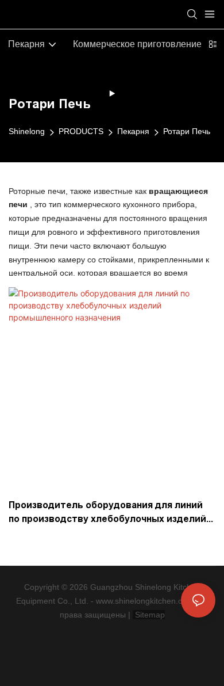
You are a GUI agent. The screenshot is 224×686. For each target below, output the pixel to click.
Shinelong (27, 131)
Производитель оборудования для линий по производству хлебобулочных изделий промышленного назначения (107, 513)
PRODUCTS (81, 131)
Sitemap (149, 614)
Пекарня (133, 131)
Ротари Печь (186, 131)
